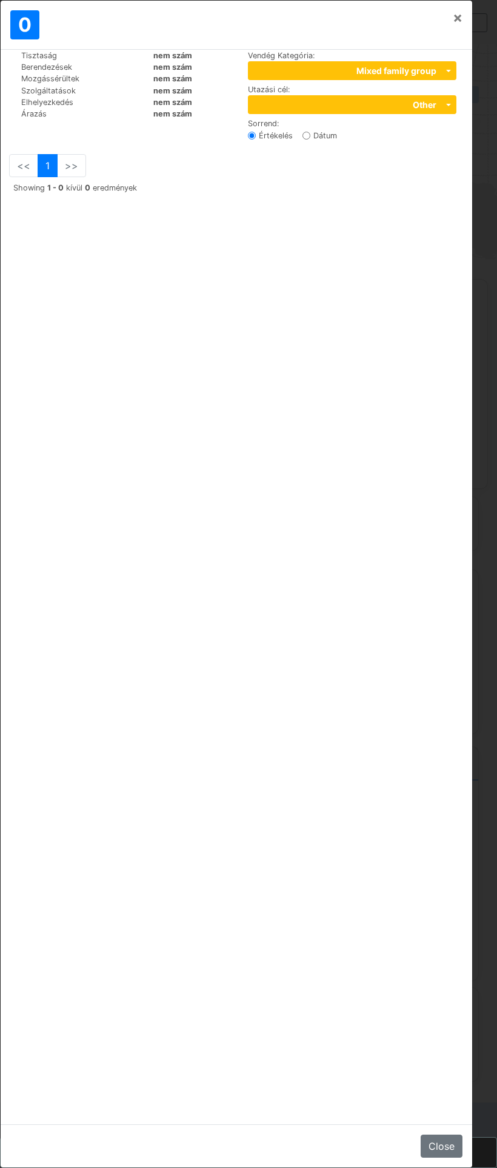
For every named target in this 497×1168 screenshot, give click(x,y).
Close (442, 1146)
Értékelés (276, 135)
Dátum (325, 135)
